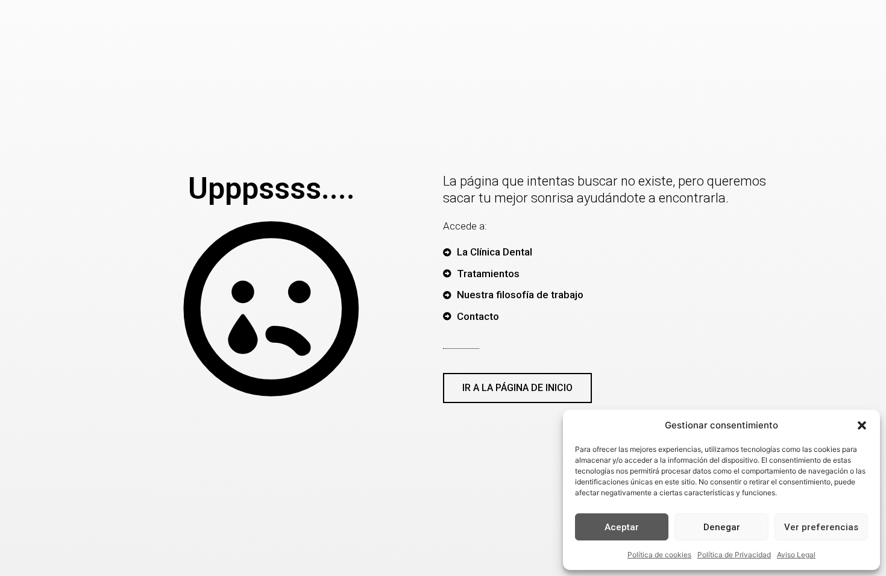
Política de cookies (659, 554)
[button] (862, 425)
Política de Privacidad (734, 554)
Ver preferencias (821, 527)
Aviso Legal (796, 554)
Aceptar (622, 527)
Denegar (721, 527)
